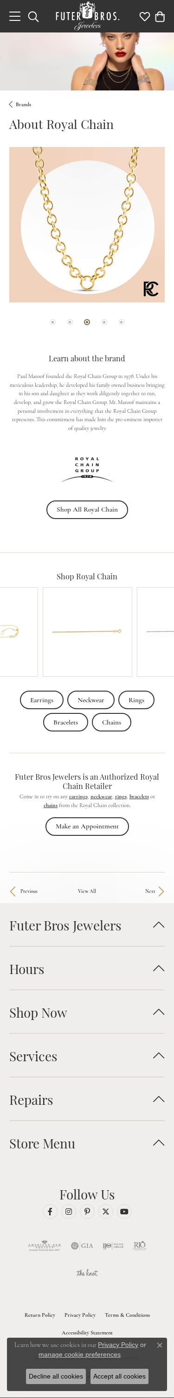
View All (87, 891)
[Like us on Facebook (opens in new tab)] (50, 1211)
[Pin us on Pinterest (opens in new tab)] (87, 1211)
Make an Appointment (87, 826)
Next (150, 891)
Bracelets (65, 722)
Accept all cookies (119, 1376)
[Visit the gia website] (82, 1246)
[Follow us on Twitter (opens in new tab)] (105, 1211)
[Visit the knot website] (87, 1274)
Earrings (41, 700)
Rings (136, 700)
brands (23, 104)
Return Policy (40, 1315)
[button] (33, 16)
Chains (111, 722)
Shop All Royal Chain (87, 509)
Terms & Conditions (127, 1315)
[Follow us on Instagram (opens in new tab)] (68, 1211)
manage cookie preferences (80, 1354)
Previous (29, 891)
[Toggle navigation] (15, 16)
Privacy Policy (80, 1315)
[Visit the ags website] (44, 1246)
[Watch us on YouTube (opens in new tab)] (124, 1211)
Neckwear (90, 700)
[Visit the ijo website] (113, 1246)
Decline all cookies (56, 1376)
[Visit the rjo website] (140, 1246)
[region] (87, 245)
